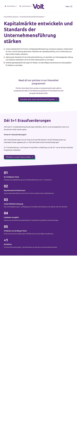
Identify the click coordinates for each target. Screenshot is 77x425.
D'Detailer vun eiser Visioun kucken (18, 157)
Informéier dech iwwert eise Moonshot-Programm (37, 99)
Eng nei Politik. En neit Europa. (11, 16)
